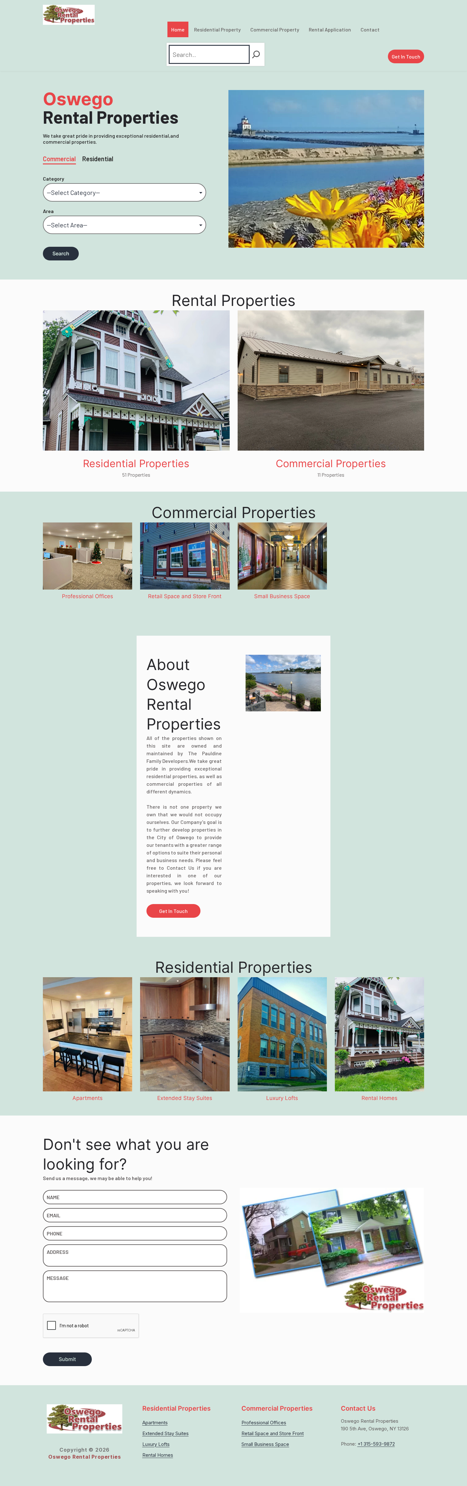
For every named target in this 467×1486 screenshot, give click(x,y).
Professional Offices (263, 1423)
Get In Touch (406, 56)
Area (48, 211)
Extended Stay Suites (165, 1433)
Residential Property (217, 29)
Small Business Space (265, 1444)
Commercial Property (274, 29)
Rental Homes (157, 1455)
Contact (370, 29)
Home (178, 29)
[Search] (256, 54)
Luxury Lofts (156, 1444)
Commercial (59, 158)
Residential (97, 158)
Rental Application (330, 29)
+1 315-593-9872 (376, 1444)
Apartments (155, 1423)
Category (53, 179)
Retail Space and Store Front (272, 1433)
